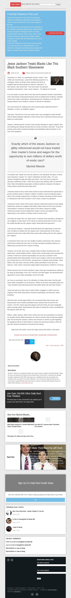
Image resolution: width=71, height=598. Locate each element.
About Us (23, 4)
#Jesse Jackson (54, 345)
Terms (38, 588)
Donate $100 (52, 335)
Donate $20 (33, 335)
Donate (27, 4)
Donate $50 (43, 335)
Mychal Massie (12, 370)
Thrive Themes (52, 590)
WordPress (17, 591)
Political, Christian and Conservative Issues (36, 73)
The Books (37, 4)
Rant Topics (16, 4)
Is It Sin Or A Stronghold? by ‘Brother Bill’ (24, 519)
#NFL (62, 345)
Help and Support (20, 588)
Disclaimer (10, 588)
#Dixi (47, 345)
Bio (43, 588)
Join (35, 500)
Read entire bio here (27, 383)
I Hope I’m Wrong (17, 527)
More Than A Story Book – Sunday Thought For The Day (28, 511)
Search (58, 4)
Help (30, 4)
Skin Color (48, 73)
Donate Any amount (21, 335)
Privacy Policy (31, 588)
